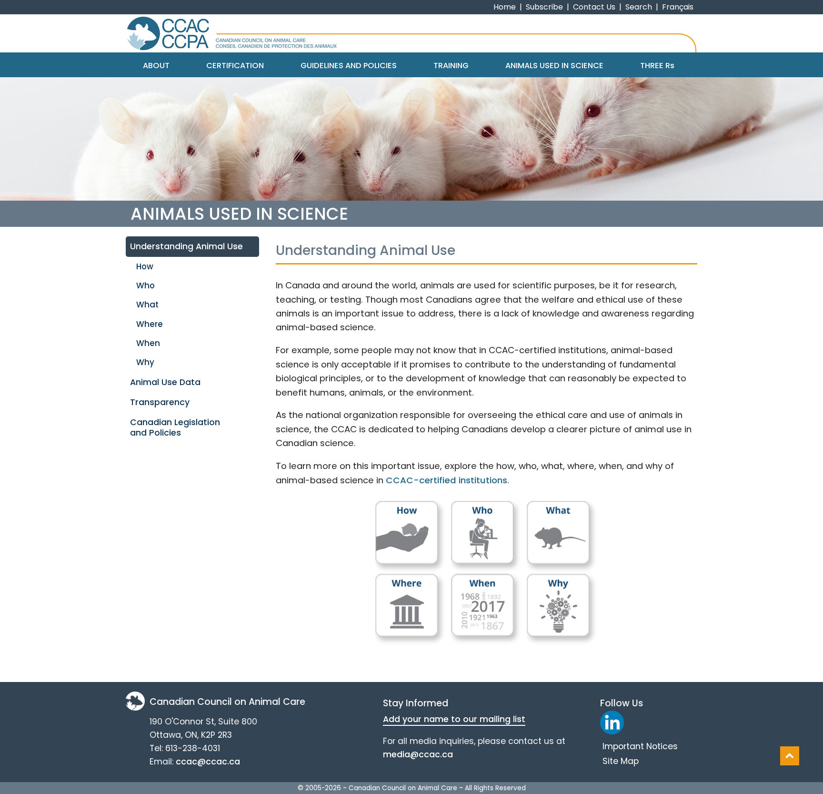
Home (504, 6)
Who (145, 285)
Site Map (620, 761)
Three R (657, 65)
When (148, 343)
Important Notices (640, 746)
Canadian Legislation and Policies (175, 427)
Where (149, 324)
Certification (235, 65)
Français (677, 6)
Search (638, 6)
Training (451, 65)
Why (145, 362)
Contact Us (594, 6)
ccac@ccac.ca (208, 761)
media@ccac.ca (418, 754)
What (147, 304)
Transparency (160, 402)
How (144, 266)
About (156, 65)
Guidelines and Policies (349, 65)
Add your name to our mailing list (454, 719)
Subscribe (544, 6)
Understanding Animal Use (186, 246)
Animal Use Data (165, 382)
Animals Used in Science (554, 65)
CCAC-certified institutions (446, 480)
